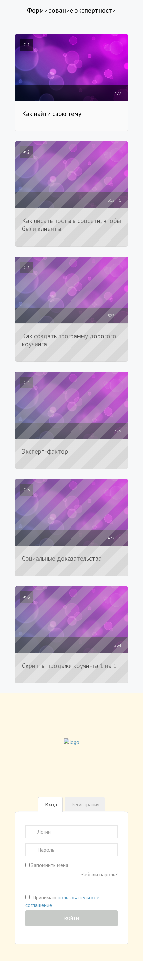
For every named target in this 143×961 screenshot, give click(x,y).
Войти (71, 918)
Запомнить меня (49, 865)
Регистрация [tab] (85, 804)
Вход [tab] (51, 804)
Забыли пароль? (99, 874)
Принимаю (62, 901)
